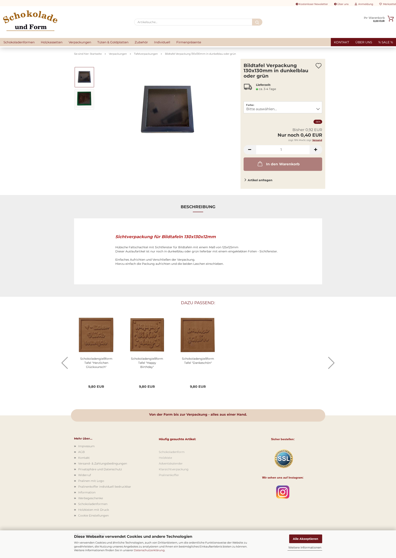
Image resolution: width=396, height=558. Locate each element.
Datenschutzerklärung (149, 550)
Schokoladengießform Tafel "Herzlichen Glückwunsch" (96, 363)
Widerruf (84, 475)
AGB (81, 452)
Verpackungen (80, 42)
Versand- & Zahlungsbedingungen (102, 463)
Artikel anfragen (260, 180)
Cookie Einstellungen (93, 515)
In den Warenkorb (283, 164)
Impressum (86, 446)
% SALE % (385, 42)
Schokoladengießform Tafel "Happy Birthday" (147, 363)
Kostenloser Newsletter (313, 4)
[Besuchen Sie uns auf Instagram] (282, 492)
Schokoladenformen (19, 42)
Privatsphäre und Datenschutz (100, 469)
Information (86, 492)
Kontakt (341, 42)
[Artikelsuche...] (257, 22)
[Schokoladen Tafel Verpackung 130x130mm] (167, 110)
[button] (250, 149)
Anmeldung (365, 4)
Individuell (162, 42)
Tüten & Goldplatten (112, 42)
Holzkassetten (51, 42)
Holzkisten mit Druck (93, 510)
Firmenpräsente (188, 42)
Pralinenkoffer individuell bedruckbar (104, 486)
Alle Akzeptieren (305, 539)
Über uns (343, 4)
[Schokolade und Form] (30, 20)
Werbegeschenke (90, 498)
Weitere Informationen (304, 547)
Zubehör (141, 42)
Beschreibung (198, 206)
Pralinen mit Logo (91, 481)
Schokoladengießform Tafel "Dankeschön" (198, 361)
